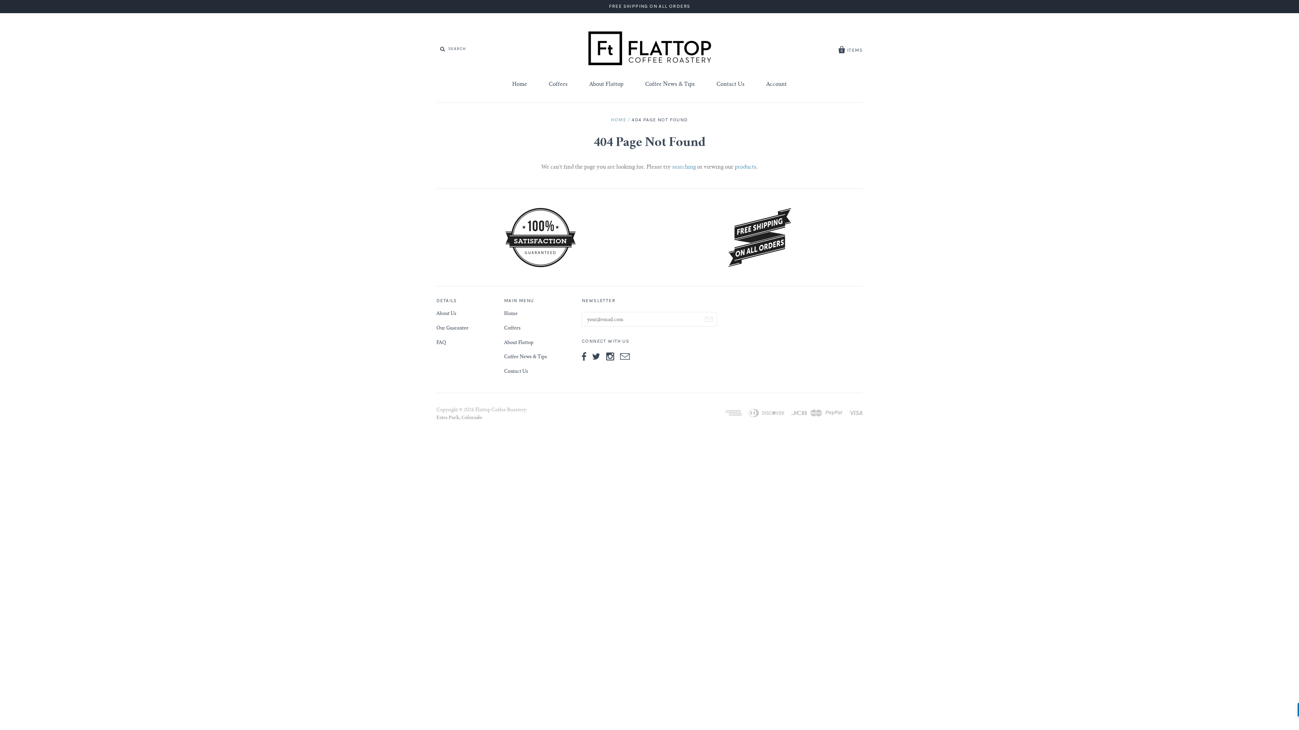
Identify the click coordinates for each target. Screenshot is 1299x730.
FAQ (441, 343)
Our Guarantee (452, 328)
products (745, 167)
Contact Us (730, 84)
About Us (446, 314)
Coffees (558, 84)
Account (776, 84)
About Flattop (606, 84)
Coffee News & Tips (670, 84)
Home (519, 84)
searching (684, 167)
